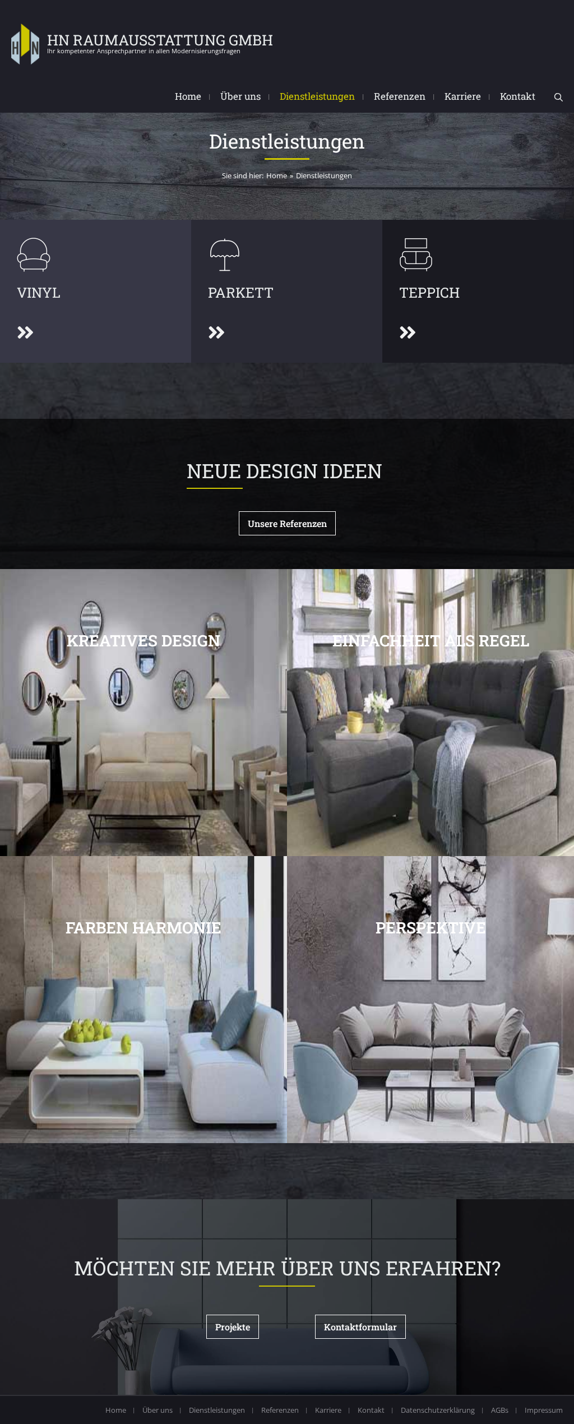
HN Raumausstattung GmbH (160, 40)
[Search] (558, 97)
